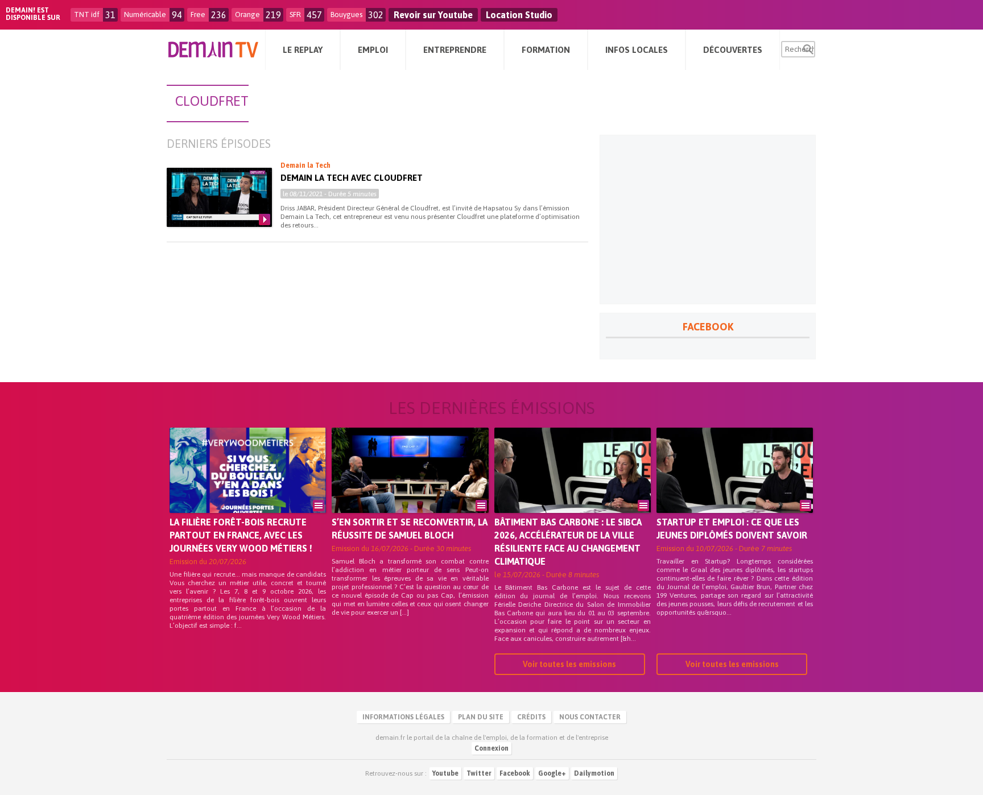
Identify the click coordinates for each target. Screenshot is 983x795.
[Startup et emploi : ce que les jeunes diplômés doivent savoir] (734, 486)
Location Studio (519, 15)
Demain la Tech (305, 165)
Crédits (531, 717)
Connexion (491, 748)
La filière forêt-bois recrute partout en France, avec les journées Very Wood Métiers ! (241, 535)
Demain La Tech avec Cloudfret (351, 178)
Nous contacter (590, 717)
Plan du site (480, 717)
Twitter (478, 773)
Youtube (445, 773)
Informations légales (403, 717)
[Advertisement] (707, 219)
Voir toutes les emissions (569, 664)
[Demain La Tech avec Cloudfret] (219, 197)
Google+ (552, 773)
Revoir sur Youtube (433, 15)
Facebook (514, 773)
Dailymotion (594, 773)
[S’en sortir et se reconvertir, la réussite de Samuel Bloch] (410, 486)
